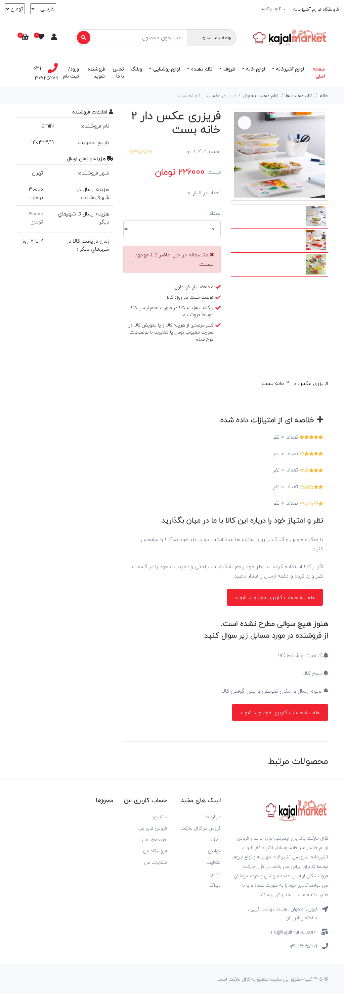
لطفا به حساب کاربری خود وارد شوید (274, 597)
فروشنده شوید (96, 72)
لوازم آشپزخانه (290, 69)
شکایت (213, 862)
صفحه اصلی (319, 72)
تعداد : (214, 213)
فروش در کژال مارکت (200, 828)
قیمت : (213, 172)
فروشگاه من (155, 851)
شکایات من (155, 862)
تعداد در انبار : (205, 192)
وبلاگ (136, 69)
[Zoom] (244, 123)
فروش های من (152, 828)
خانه (324, 95)
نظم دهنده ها (299, 95)
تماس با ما (118, 72)
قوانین (214, 851)
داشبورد (159, 816)
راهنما (215, 839)
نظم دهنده (201, 69)
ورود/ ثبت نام (71, 72)
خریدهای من (154, 839)
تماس (215, 873)
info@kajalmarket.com (292, 932)
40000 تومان (36, 218)
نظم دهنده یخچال (260, 95)
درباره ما (213, 816)
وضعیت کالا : (206, 151)
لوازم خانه (255, 69)
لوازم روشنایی (166, 69)
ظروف (229, 69)
